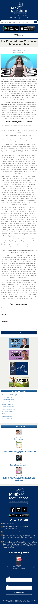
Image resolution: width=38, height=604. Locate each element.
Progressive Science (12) (8, 411)
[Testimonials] (19, 387)
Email (8, 577)
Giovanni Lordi (21, 50)
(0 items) (16, 18)
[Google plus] (24, 510)
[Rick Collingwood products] (19, 348)
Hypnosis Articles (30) (7, 402)
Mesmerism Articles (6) (8, 406)
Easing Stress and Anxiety (19, 465)
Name (8, 585)
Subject (3, 315)
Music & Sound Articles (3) (8, 409)
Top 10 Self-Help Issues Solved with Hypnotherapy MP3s (19, 452)
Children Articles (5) (7, 397)
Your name (4, 308)
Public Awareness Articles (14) (9, 413)
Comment (4, 321)
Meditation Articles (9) (7, 404)
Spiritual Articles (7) (7, 418)
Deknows (28, 601)
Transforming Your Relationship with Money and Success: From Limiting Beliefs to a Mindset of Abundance (19, 478)
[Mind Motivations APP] (19, 375)
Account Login (24, 18)
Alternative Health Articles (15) (9, 395)
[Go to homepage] (19, 16)
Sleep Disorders (19, 439)
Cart (12, 18)
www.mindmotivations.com (17, 600)
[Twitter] (18, 510)
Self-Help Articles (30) (7, 416)
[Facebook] (13, 510)
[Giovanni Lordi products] (19, 359)
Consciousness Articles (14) (9, 399)
